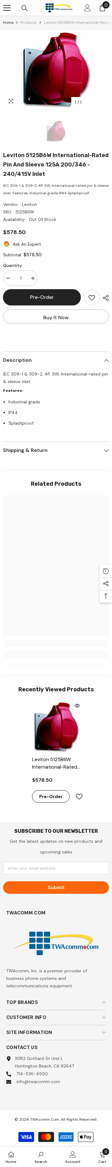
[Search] (24, 8)
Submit (56, 887)
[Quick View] (77, 705)
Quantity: (13, 265)
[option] (56, 69)
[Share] (104, 297)
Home (8, 22)
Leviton (29, 204)
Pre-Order (42, 297)
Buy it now (56, 317)
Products (29, 22)
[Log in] (87, 7)
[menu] (7, 8)
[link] (56, 643)
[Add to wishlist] (92, 297)
